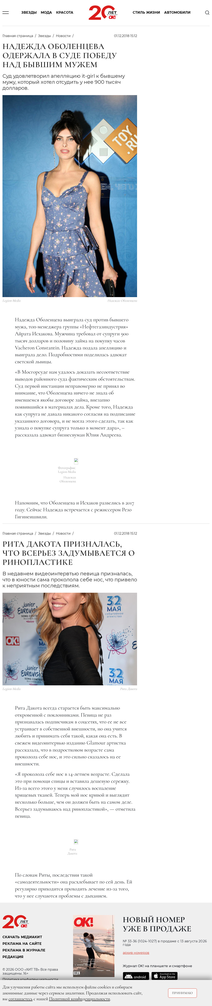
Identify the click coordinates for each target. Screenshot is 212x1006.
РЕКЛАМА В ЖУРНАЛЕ (23, 950)
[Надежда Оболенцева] (76, 461)
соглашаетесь (20, 998)
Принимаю (182, 993)
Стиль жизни (146, 12)
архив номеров (136, 953)
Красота (64, 12)
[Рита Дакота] (75, 842)
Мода (46, 12)
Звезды (29, 12)
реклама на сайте (22, 944)
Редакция (13, 957)
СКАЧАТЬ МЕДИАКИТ (22, 937)
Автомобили (177, 12)
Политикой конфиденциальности (79, 998)
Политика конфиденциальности (30, 979)
